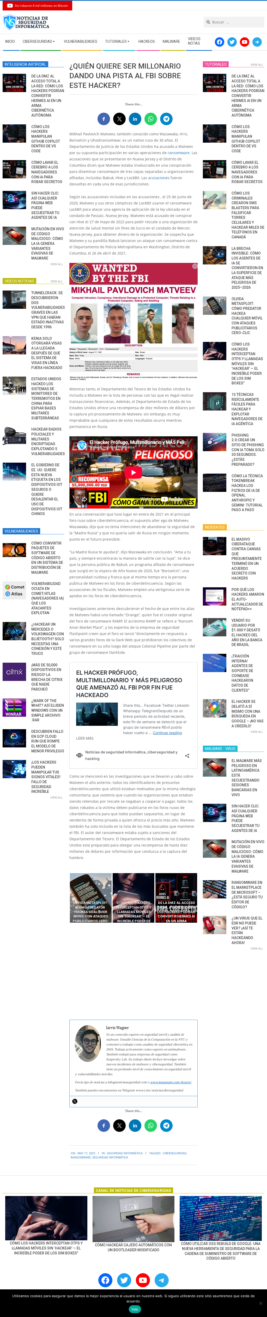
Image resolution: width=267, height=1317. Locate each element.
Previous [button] (65, 898)
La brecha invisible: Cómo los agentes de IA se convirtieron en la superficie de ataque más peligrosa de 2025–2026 (247, 267)
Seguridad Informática (125, 1153)
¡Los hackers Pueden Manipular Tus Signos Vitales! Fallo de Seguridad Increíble (45, 777)
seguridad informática (110, 1157)
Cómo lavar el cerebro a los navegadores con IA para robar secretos (46, 172)
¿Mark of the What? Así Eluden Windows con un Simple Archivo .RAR (47, 710)
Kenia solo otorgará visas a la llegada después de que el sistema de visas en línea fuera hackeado (46, 353)
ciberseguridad (174, 1153)
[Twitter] (74, 1101)
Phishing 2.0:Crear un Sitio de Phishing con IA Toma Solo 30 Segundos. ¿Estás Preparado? (248, 450)
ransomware (179, 152)
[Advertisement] (133, 971)
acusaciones (158, 177)
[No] (260, 1303)
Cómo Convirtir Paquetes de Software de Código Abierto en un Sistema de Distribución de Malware (47, 558)
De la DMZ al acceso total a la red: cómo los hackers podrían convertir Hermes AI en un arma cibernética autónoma (47, 95)
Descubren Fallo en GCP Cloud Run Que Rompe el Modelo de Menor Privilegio (47, 741)
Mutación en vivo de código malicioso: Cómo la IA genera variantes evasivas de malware (47, 243)
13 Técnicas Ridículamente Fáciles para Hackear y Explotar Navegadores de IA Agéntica (247, 409)
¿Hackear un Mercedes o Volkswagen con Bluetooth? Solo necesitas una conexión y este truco (47, 639)
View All (56, 264)
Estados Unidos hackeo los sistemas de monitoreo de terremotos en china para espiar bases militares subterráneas (46, 398)
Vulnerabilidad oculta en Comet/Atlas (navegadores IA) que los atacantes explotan (47, 598)
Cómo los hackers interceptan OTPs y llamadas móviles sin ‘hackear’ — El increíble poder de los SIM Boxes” (247, 363)
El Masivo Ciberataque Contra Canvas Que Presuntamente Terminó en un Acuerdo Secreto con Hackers (247, 558)
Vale (134, 1309)
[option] (91, 898)
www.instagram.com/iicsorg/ (171, 1082)
